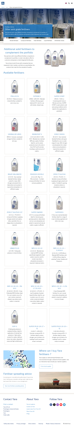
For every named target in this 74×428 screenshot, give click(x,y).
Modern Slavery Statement (53, 423)
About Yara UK (30, 411)
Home (2, 7)
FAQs (28, 413)
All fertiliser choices (59, 40)
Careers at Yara (31, 406)
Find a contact (8, 404)
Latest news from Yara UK (34, 409)
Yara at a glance (31, 404)
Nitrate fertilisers (14, 40)
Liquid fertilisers (48, 40)
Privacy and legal (21, 423)
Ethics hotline (32, 423)
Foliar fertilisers (37, 40)
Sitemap (40, 423)
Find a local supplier (46, 366)
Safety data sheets (9, 423)
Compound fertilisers (26, 40)
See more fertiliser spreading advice (14, 386)
